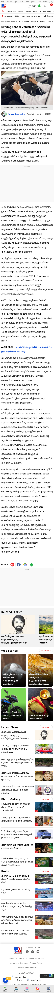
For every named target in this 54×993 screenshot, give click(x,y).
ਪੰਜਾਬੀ (45, 2)
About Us (23, 958)
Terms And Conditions (27, 967)
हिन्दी (3, 2)
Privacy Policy (36, 963)
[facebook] (19, 564)
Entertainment (45, 11)
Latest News (9, 727)
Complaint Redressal (19, 963)
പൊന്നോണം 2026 (11, 16)
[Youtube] (12, 564)
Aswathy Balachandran (17, 114)
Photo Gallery (10, 799)
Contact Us (12, 958)
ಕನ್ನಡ (15, 2)
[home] (2, 11)
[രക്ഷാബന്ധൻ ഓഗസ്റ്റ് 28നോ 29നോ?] (40, 690)
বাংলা (40, 2)
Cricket (28, 11)
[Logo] (3, 6)
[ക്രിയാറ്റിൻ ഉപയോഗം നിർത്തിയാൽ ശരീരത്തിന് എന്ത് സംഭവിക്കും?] (13, 655)
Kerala (20, 11)
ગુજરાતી (34, 2)
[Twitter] (32, 951)
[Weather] (30, 6)
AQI (34, 6)
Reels (5, 871)
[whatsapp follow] (31, 564)
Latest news (11, 11)
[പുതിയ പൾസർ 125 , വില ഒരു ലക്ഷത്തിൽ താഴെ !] (13, 690)
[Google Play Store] (19, 978)
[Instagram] (38, 951)
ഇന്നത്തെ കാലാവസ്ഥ (31, 16)
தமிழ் (51, 2)
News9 (9, 2)
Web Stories (9, 650)
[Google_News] (25, 564)
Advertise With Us (36, 958)
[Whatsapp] (39, 6)
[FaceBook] (27, 951)
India (35, 11)
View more (45, 650)
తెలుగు (21, 2)
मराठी (27, 2)
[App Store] (34, 981)
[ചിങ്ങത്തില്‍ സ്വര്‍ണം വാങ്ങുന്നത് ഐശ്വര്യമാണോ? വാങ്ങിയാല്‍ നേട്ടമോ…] (40, 655)
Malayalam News (8, 21)
